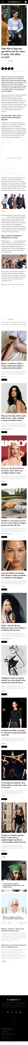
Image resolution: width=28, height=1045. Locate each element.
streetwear (23, 137)
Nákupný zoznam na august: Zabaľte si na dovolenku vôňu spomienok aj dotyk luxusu (13, 680)
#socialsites (5, 324)
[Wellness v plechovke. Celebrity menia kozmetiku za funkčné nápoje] (14, 908)
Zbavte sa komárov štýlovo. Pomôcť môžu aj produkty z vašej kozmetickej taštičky (12, 365)
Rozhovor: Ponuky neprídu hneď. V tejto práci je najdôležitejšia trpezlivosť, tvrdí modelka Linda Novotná (13, 838)
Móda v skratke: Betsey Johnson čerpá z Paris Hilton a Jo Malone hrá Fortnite (13, 627)
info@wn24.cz (8, 1037)
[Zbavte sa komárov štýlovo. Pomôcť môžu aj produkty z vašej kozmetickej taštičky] (14, 346)
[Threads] (20, 1012)
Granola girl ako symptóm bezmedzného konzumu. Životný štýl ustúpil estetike (13, 885)
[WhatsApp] (12, 68)
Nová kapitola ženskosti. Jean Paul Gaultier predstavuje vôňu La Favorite (13, 785)
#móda (24, 322)
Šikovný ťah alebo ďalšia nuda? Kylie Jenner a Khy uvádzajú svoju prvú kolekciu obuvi (13, 418)
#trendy (24, 324)
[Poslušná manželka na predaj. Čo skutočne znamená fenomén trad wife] (14, 713)
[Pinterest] (9, 68)
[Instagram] (8, 1012)
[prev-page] (2, 857)
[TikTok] (12, 1012)
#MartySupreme (16, 322)
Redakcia (3, 376)
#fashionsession (6, 322)
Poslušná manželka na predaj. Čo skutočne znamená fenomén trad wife (13, 732)
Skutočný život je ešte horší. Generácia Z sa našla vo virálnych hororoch (13, 946)
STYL (4, 915)
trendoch (12, 241)
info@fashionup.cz (15, 1009)
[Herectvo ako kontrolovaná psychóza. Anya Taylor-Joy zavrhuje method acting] (14, 451)
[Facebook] (2, 68)
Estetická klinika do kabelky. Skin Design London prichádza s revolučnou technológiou (13, 575)
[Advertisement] (14, 302)
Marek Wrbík (10, 60)
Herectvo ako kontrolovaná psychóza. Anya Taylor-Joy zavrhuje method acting (12, 470)
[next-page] (4, 857)
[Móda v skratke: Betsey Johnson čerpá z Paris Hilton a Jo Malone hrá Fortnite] (14, 608)
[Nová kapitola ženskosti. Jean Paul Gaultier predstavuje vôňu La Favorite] (14, 765)
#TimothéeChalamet (15, 324)
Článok (4, 379)
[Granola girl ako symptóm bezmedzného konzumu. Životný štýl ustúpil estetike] (14, 876)
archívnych (4, 217)
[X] (5, 68)
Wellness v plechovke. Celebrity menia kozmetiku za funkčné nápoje (13, 917)
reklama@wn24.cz (9, 1038)
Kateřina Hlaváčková (6, 428)
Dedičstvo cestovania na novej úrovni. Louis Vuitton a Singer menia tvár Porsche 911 (13, 523)
